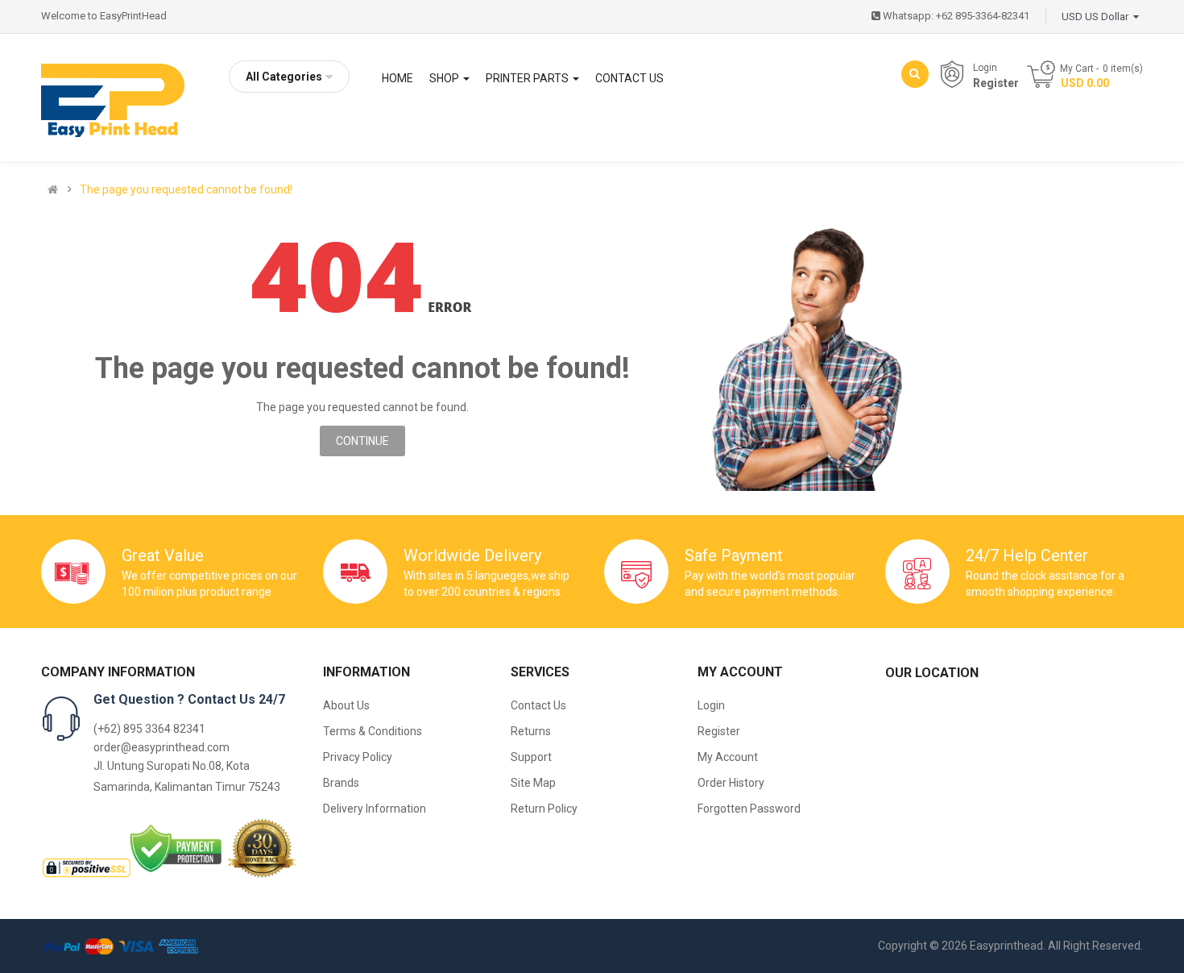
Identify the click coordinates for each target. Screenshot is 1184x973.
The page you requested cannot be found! (186, 189)
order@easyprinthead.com (161, 747)
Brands (341, 782)
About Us (346, 705)
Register (996, 83)
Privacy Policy (357, 757)
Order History (731, 782)
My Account (728, 757)
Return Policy (544, 808)
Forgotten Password (749, 808)
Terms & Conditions (372, 731)
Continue (362, 441)
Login (985, 67)
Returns (531, 731)
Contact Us (538, 705)
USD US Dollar (1097, 16)
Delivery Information (374, 808)
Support (531, 757)
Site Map (533, 782)
